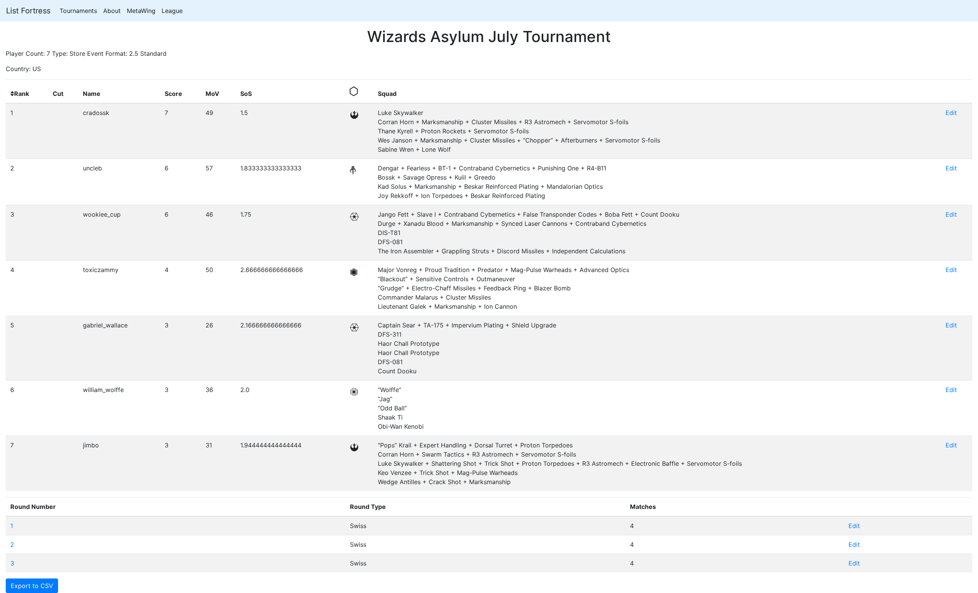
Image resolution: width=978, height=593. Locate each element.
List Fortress (28, 10)
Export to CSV (32, 586)
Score (173, 93)
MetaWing (141, 11)
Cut (58, 93)
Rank (21, 93)
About (112, 11)
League (172, 11)
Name (91, 93)
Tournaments (78, 11)
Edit (951, 113)
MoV (212, 93)
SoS (246, 93)
